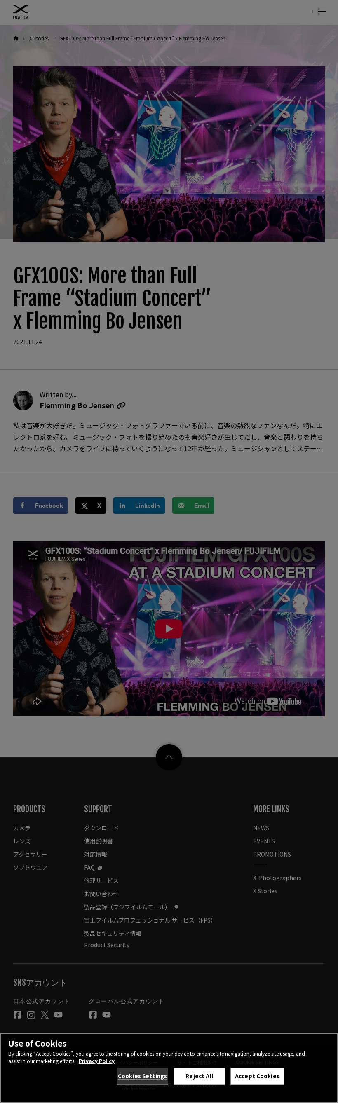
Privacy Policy (97, 1060)
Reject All (199, 1076)
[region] (169, 1068)
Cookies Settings (142, 1076)
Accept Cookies (257, 1076)
